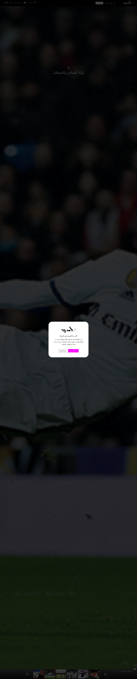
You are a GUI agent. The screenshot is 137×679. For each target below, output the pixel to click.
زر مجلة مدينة (73, 350)
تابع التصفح (63, 350)
